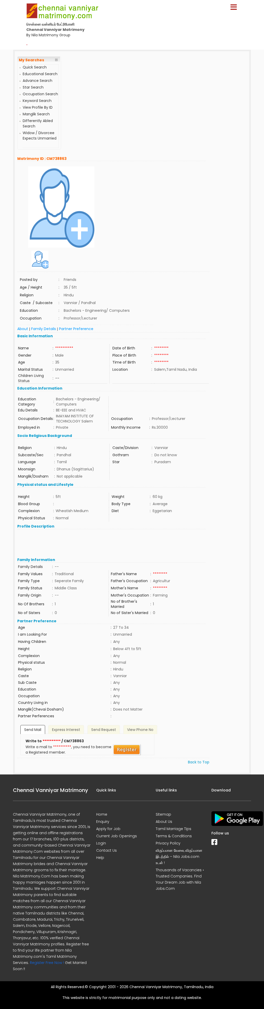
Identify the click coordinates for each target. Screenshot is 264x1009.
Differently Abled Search (38, 123)
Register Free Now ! (47, 962)
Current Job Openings (116, 836)
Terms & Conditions (174, 836)
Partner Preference (76, 328)
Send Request (103, 729)
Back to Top (198, 762)
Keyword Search (37, 100)
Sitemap (163, 814)
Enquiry (102, 821)
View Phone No (140, 729)
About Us (164, 821)
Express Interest (66, 729)
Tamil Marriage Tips (173, 828)
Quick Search (35, 67)
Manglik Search (36, 114)
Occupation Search (40, 94)
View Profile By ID (38, 107)
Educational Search (40, 73)
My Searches (31, 60)
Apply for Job (108, 828)
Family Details (43, 328)
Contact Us (106, 850)
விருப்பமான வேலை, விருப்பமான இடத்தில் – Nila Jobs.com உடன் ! (179, 856)
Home (101, 814)
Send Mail (32, 729)
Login (101, 843)
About (22, 328)
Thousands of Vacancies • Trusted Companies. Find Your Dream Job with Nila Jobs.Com (180, 879)
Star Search (33, 87)
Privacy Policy (168, 843)
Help (100, 857)
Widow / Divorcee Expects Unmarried (39, 135)
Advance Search (37, 80)
